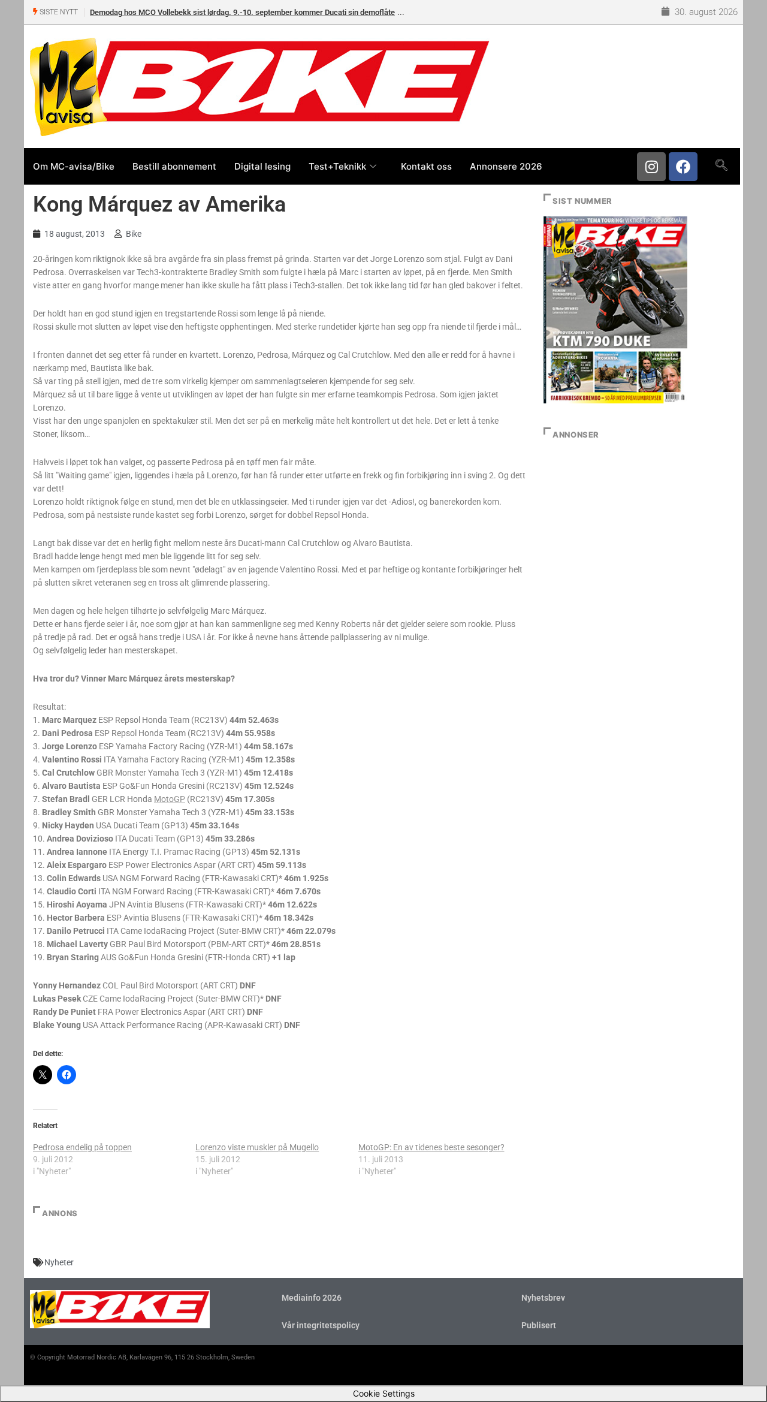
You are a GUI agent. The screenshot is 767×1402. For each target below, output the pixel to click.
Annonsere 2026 (506, 166)
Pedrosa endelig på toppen (82, 1147)
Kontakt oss (426, 166)
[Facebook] (683, 166)
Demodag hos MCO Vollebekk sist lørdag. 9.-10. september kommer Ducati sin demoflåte (242, 12)
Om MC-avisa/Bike (73, 166)
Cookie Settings (384, 1393)
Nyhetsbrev (543, 1297)
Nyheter (59, 1262)
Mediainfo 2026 (312, 1297)
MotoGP (169, 799)
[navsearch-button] (721, 166)
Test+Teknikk (337, 166)
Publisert (538, 1325)
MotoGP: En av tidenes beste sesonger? (431, 1147)
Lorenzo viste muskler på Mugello (257, 1147)
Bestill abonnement (174, 166)
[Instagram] (651, 166)
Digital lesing (262, 166)
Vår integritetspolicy (321, 1325)
